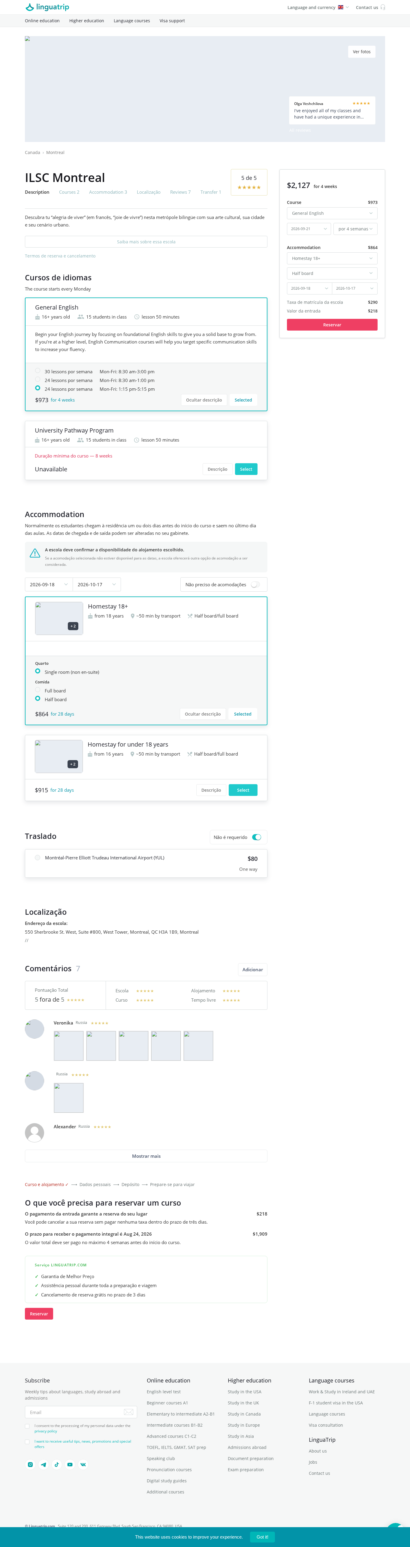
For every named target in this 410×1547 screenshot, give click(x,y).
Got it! (262, 1536)
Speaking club (161, 1458)
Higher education (86, 20)
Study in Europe (244, 1425)
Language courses (132, 20)
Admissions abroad (247, 1447)
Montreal (55, 152)
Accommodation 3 (108, 192)
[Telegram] (43, 1464)
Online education (42, 20)
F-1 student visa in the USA (336, 1403)
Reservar (39, 1314)
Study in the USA (244, 1391)
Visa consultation (326, 1425)
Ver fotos (362, 51)
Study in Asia (241, 1436)
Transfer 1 (211, 192)
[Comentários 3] (134, 1046)
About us (318, 1451)
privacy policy (46, 1431)
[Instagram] (30, 1464)
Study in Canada (244, 1414)
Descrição (218, 469)
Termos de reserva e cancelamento (60, 256)
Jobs (313, 1462)
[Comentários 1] (69, 1046)
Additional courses (165, 1492)
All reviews (300, 130)
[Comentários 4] (166, 1046)
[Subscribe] (128, 1412)
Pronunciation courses (169, 1469)
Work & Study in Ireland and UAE (342, 1391)
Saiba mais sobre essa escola (146, 242)
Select (246, 469)
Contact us (319, 1473)
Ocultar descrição (204, 400)
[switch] (223, 584)
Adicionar (253, 969)
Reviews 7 (180, 192)
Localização (149, 192)
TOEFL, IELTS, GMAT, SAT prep (176, 1447)
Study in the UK (243, 1403)
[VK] (83, 1464)
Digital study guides (167, 1481)
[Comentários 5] (198, 1046)
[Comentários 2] (101, 1046)
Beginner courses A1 (167, 1403)
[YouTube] (70, 1464)
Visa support (172, 20)
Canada (32, 152)
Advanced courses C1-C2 (171, 1436)
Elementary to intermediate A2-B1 (181, 1414)
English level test (164, 1391)
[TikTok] (56, 1464)
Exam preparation (246, 1469)
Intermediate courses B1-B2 (175, 1425)
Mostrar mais (146, 1156)
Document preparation (251, 1458)
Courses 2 (69, 192)
